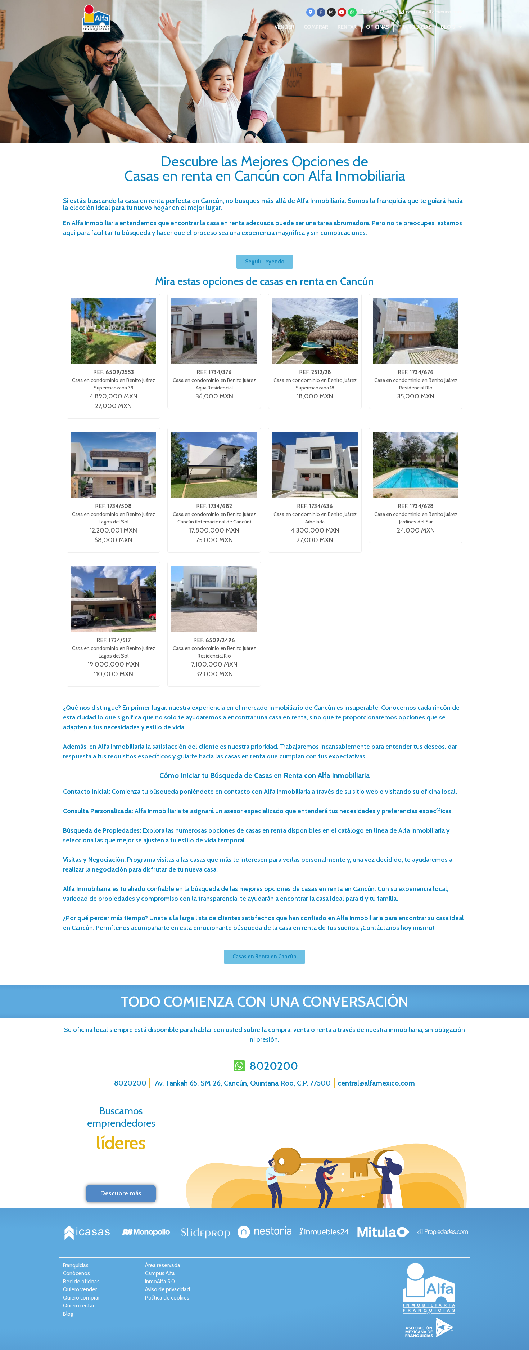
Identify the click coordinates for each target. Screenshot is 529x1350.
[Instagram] (331, 12)
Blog (448, 27)
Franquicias (414, 27)
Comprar (316, 27)
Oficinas (377, 27)
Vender (284, 27)
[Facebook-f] (321, 12)
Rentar (347, 27)
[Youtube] (342, 12)
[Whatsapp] (352, 12)
